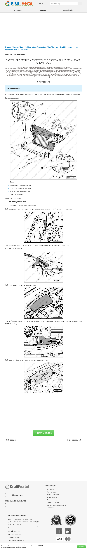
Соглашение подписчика (13, 504)
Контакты (50, 508)
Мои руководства (14, 535)
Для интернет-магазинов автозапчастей (23, 527)
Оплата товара (52, 492)
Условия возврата (11, 507)
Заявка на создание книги (56, 505)
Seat (21, 47)
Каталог (43, 10)
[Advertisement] (43, 28)
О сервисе (18, 10)
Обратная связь (17, 495)
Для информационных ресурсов (20, 519)
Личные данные (14, 537)
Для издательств (14, 524)
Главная (8, 47)
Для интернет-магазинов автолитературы (23, 522)
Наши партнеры (53, 500)
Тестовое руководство (16, 540)
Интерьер (12, 440)
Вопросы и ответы (53, 502)
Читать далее (43, 432)
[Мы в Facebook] (59, 531)
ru (39, 3)
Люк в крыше (73, 440)
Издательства (52, 497)
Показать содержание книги (15, 54)
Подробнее (22, 547)
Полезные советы (53, 495)
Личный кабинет (69, 10)
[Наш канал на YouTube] (68, 531)
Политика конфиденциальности (15, 500)
